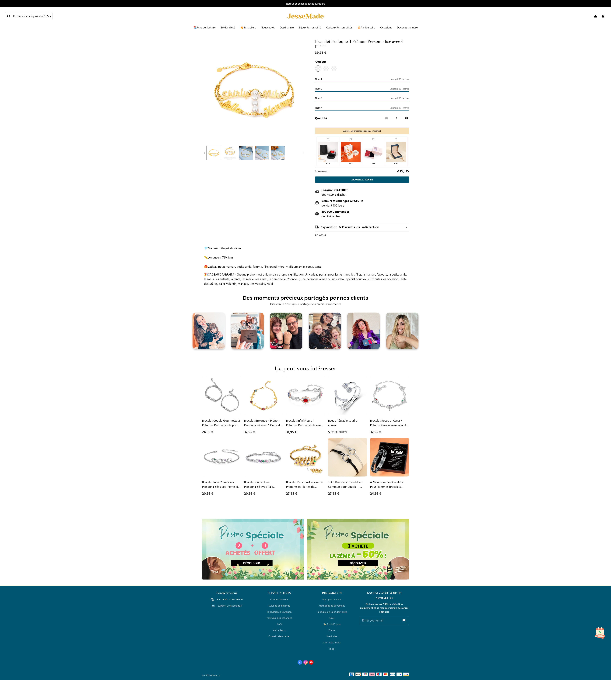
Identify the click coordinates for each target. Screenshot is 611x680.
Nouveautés (268, 27)
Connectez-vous (279, 599)
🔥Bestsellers (248, 27)
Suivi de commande (279, 606)
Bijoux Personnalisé (310, 27)
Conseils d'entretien (279, 636)
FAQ (279, 624)
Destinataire (287, 27)
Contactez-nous (332, 642)
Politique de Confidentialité (332, 612)
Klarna (331, 630)
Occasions (386, 27)
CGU (331, 618)
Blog (331, 649)
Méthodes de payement (332, 606)
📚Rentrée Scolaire (204, 27)
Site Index (331, 636)
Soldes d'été (228, 27)
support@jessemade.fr (230, 606)
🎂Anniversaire (366, 27)
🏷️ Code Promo (332, 624)
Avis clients (279, 630)
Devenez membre (407, 27)
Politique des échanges (279, 618)
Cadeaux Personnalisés (339, 27)
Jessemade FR (214, 675)
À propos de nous (331, 599)
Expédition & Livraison (279, 612)
